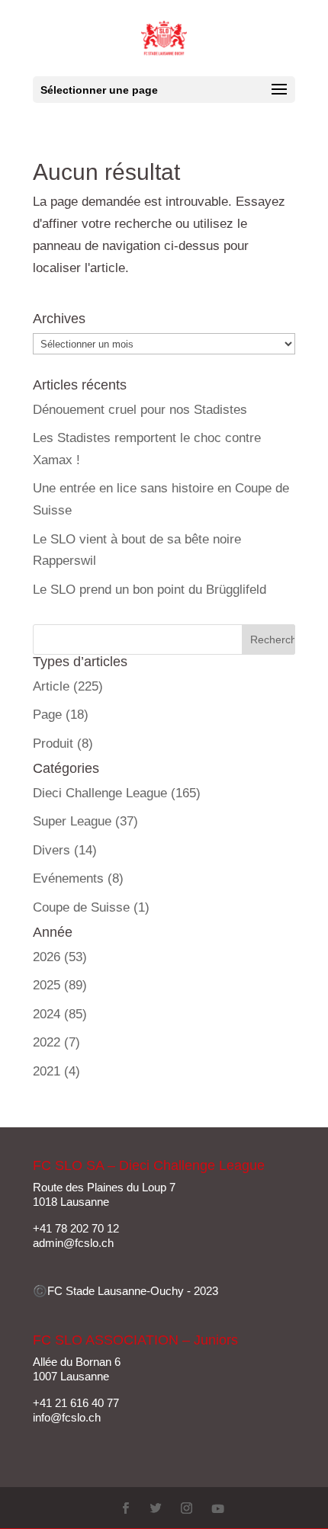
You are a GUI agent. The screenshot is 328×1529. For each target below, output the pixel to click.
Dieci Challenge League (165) (117, 793)
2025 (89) (60, 985)
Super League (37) (85, 821)
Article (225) (68, 686)
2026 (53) (60, 957)
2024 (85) (60, 1014)
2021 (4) (56, 1071)
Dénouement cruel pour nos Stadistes (140, 409)
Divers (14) (65, 850)
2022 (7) (56, 1042)
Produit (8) (63, 743)
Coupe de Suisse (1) (91, 907)
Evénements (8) (78, 878)
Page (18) (60, 714)
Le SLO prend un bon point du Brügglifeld (149, 589)
